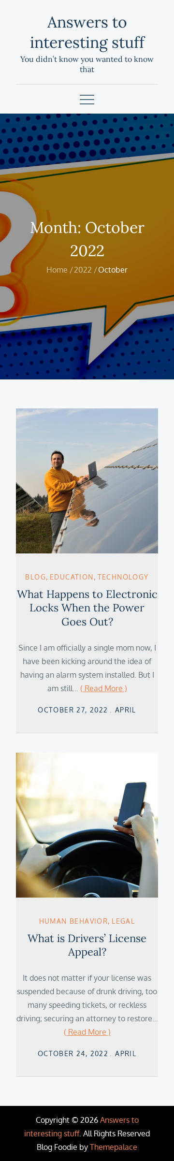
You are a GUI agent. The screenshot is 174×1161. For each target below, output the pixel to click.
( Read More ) (103, 688)
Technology (123, 577)
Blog (35, 577)
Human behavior (73, 921)
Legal (123, 921)
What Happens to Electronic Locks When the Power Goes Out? (87, 607)
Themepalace (113, 1147)
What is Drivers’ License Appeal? (87, 945)
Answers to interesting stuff (87, 32)
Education (72, 577)
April (125, 710)
